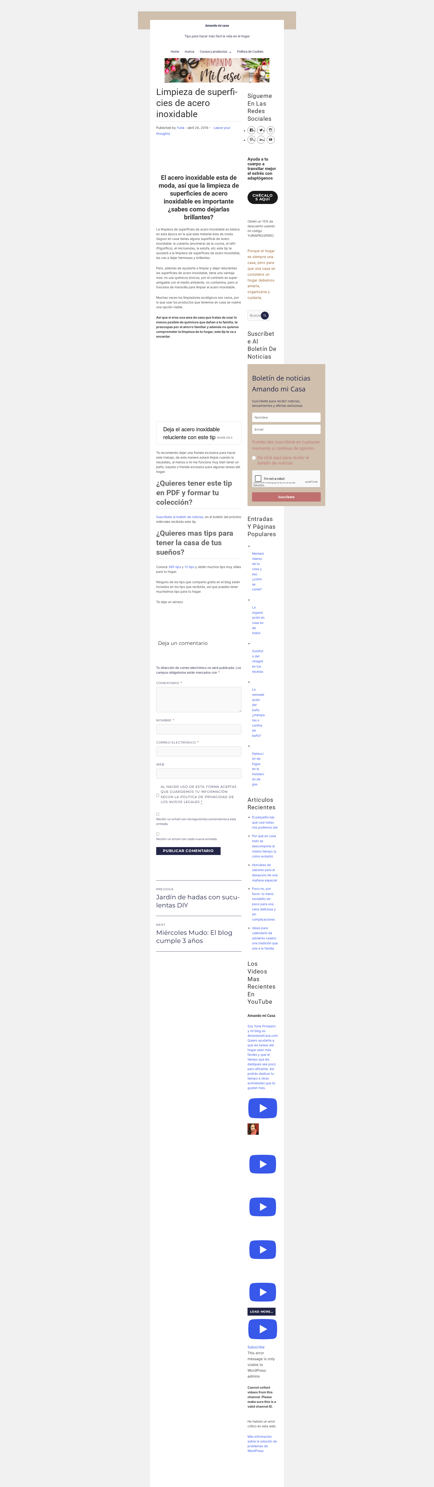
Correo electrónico (177, 742)
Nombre (165, 720)
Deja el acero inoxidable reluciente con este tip (191, 433)
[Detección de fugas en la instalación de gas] (256, 746)
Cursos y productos (213, 51)
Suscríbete (286, 497)
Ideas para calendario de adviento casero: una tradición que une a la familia (265, 938)
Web (160, 764)
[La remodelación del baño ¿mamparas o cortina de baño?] (256, 682)
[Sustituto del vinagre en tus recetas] (256, 643)
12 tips (189, 567)
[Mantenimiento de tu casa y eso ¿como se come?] (256, 546)
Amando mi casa (217, 25)
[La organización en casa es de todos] (256, 600)
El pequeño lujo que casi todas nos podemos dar (265, 822)
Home (175, 51)
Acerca (189, 51)
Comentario (169, 683)
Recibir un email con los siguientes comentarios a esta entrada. (196, 821)
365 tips (174, 567)
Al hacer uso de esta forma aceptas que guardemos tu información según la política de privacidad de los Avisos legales (199, 794)
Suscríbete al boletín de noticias (179, 517)
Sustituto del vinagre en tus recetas (257, 661)
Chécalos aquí (262, 197)
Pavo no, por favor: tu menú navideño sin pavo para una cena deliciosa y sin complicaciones (264, 904)
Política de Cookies (250, 51)
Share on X (224, 437)
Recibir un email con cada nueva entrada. (186, 839)
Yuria (180, 128)
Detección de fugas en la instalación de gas (258, 769)
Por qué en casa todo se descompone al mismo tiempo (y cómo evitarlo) (264, 846)
